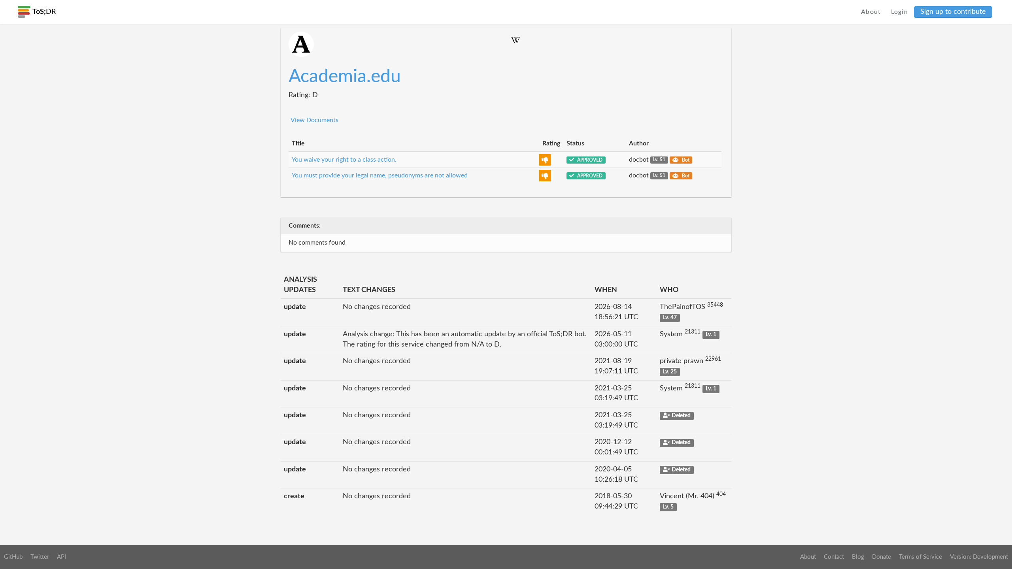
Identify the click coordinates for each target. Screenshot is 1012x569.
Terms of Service (920, 557)
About (871, 12)
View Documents (314, 120)
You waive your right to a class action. (344, 159)
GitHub (13, 557)
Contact (834, 557)
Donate (881, 557)
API (61, 557)
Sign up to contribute (953, 11)
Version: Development (979, 557)
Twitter (39, 557)
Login (899, 12)
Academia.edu (345, 77)
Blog (858, 557)
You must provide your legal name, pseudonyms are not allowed (380, 175)
